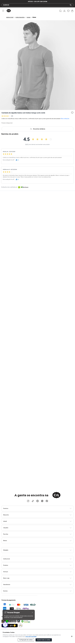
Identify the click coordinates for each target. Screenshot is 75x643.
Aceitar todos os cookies (43, 640)
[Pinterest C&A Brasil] (37, 501)
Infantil (5, 521)
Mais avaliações (65, 118)
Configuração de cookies (26, 640)
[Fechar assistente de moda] (32, 612)
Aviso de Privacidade (30, 636)
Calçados (5, 527)
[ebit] (18, 621)
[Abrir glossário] (40, 550)
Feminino (5, 508)
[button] (60, 11)
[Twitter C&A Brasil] (42, 501)
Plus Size (5, 534)
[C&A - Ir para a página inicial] (8, 10)
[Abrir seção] (41, 508)
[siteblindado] (11, 621)
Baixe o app (6, 578)
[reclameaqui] (25, 621)
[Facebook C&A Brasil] (47, 501)
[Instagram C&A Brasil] (28, 501)
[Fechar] (72, 636)
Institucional (6, 559)
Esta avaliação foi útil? (8, 160)
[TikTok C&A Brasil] (33, 501)
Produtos (5, 565)
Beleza (5, 540)
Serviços (5, 571)
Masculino (6, 515)
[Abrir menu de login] (64, 11)
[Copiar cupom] (70, 5)
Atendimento (6, 584)
